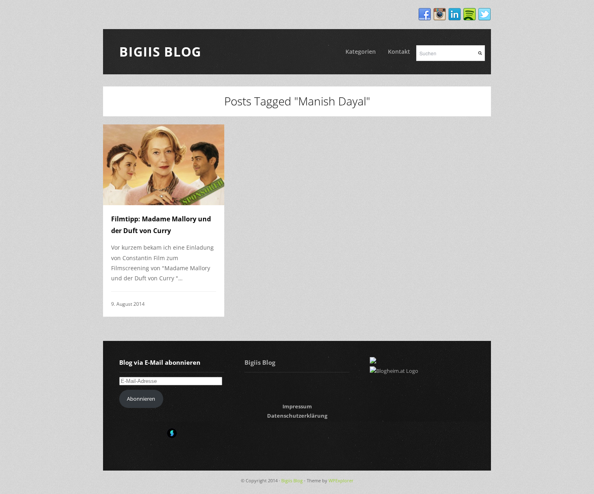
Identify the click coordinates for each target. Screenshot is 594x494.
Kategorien (360, 51)
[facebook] (424, 14)
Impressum (297, 406)
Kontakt (399, 51)
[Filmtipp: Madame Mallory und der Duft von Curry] (163, 164)
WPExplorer (341, 480)
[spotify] (469, 14)
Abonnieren (141, 398)
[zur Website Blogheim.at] (394, 370)
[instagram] (439, 14)
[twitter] (484, 14)
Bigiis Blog (160, 51)
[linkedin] (454, 14)
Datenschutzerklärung (297, 415)
